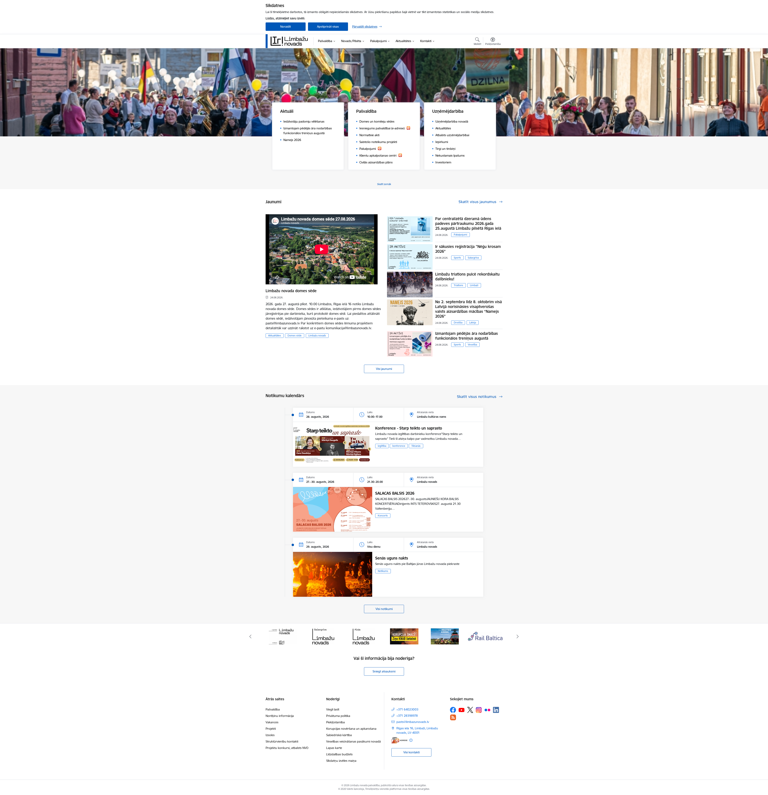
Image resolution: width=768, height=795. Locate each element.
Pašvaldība (273, 709)
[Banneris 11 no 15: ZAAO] (485, 636)
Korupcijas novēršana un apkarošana (351, 729)
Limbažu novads (317, 335)
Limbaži (474, 285)
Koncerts (383, 515)
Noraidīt (285, 26)
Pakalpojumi (460, 234)
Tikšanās (416, 445)
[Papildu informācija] (410, 740)
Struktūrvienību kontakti (282, 741)
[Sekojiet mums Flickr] (487, 709)
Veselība (472, 344)
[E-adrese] (399, 740)
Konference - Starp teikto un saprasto (408, 428)
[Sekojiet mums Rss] (453, 717)
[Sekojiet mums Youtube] (462, 709)
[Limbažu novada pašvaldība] (291, 41)
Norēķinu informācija (280, 716)
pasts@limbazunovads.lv (412, 722)
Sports (457, 257)
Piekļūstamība (335, 722)
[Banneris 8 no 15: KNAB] (364, 636)
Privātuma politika (338, 716)
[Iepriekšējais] (250, 636)
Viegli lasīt (332, 709)
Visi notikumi (384, 609)
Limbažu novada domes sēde (291, 290)
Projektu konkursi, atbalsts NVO (287, 748)
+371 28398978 (407, 716)
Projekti (271, 729)
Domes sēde (295, 335)
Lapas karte (334, 748)
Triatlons (458, 285)
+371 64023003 (407, 709)
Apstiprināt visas (328, 26)
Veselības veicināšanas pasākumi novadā (353, 741)
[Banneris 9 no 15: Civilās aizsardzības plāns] (404, 636)
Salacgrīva (473, 257)
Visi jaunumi (384, 369)
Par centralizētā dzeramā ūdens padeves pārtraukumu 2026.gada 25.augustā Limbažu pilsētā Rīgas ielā (468, 223)
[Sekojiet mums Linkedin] (496, 710)
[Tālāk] (518, 636)
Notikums (383, 571)
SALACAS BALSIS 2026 (394, 493)
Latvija (472, 322)
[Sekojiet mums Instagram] (479, 710)
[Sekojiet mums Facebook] (453, 710)
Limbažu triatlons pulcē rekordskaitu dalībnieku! (467, 276)
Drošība (458, 322)
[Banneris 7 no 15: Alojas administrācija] (323, 636)
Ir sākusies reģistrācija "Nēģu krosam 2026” (468, 249)
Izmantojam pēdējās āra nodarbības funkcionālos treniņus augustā (466, 336)
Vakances (272, 722)
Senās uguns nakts (391, 558)
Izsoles (270, 735)
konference (398, 445)
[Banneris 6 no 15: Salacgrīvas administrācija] (283, 636)
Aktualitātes (274, 335)
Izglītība (382, 445)
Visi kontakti (411, 752)
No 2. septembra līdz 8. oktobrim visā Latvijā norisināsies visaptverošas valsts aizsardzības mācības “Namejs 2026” (468, 309)
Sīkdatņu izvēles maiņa (341, 761)
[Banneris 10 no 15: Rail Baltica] (445, 636)
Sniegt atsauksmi (384, 671)
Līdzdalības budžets (339, 754)
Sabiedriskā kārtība (339, 735)
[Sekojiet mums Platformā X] (470, 710)
